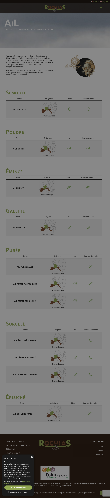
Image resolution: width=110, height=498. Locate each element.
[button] (18, 492)
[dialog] (18, 475)
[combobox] (32, 457)
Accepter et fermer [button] (18, 487)
